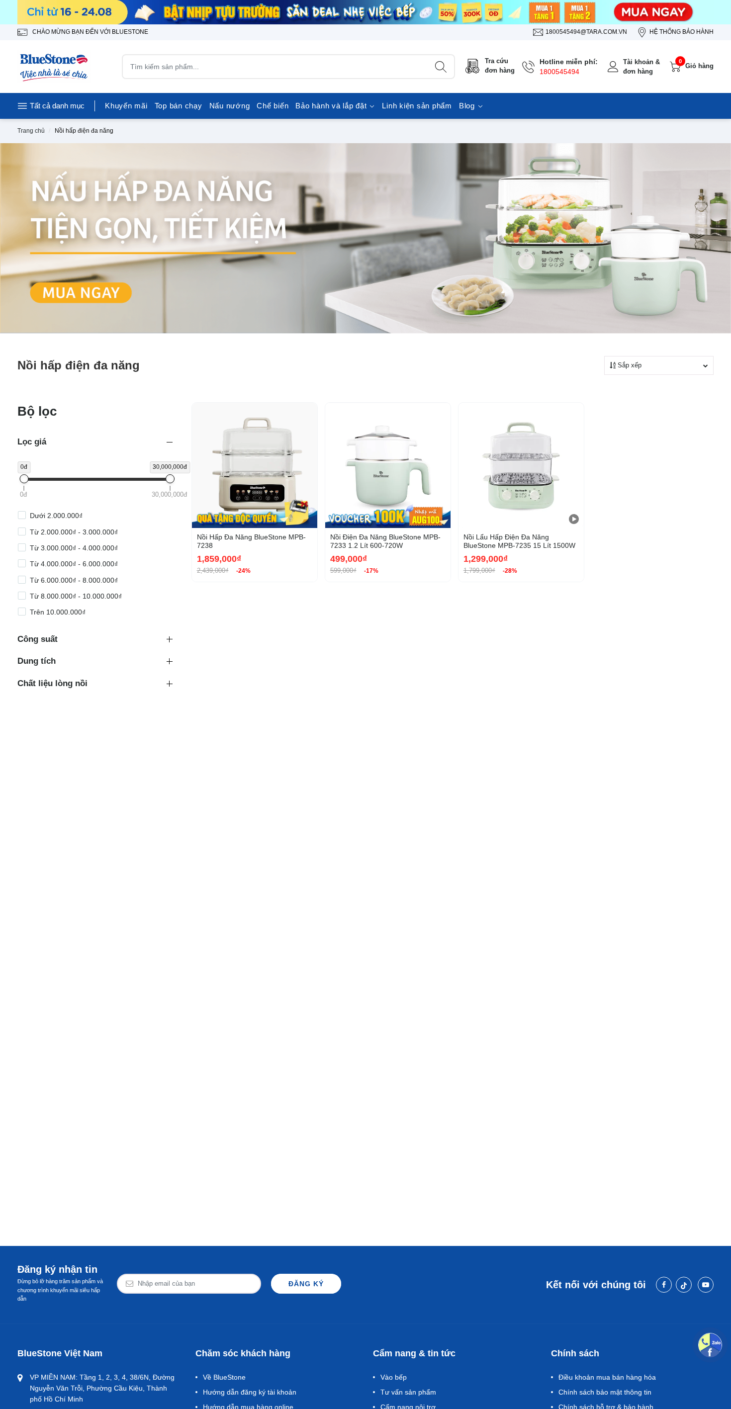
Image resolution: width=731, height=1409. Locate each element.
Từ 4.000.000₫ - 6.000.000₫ (74, 564)
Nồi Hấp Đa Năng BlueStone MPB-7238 (251, 541)
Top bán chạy (178, 105)
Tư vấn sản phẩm (408, 1392)
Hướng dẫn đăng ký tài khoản (249, 1392)
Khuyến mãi (126, 105)
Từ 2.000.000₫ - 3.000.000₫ (74, 532)
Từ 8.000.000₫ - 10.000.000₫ (76, 596)
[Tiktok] (684, 1285)
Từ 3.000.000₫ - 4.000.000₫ (74, 548)
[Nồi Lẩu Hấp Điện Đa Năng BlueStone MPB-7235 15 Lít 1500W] (521, 465)
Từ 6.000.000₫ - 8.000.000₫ (74, 580)
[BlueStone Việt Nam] (54, 66)
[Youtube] (706, 1285)
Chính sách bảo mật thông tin (604, 1392)
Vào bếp (393, 1377)
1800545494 (559, 72)
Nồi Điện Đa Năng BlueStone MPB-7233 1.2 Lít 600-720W (385, 541)
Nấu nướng (229, 105)
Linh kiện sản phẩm (417, 105)
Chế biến (272, 105)
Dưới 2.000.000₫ (56, 516)
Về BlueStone (224, 1377)
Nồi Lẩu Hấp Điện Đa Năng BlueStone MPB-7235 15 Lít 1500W (519, 541)
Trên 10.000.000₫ (58, 612)
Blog (468, 105)
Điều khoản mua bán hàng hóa (607, 1377)
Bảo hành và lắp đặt (332, 105)
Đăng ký (306, 1284)
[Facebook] (664, 1285)
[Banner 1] (365, 12)
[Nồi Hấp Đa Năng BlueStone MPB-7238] (254, 465)
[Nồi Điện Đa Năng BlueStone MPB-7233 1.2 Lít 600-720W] (388, 465)
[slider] (23, 478)
